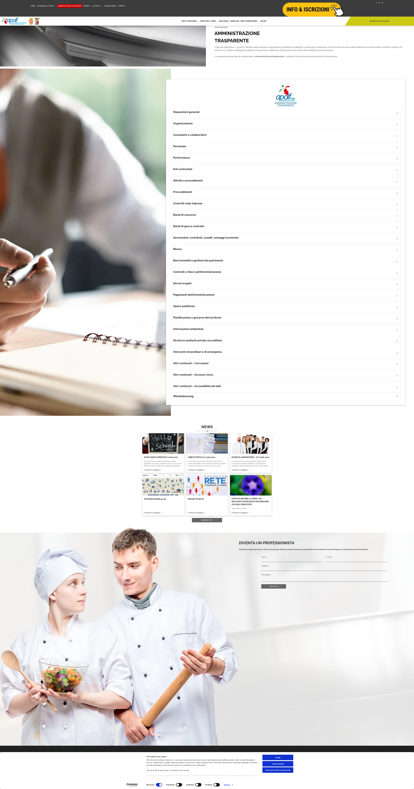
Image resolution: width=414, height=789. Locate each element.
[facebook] (377, 3)
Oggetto (265, 564)
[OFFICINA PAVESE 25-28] (163, 484)
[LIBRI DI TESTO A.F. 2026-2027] (207, 442)
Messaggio (266, 573)
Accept (278, 757)
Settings (227, 785)
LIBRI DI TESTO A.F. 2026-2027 (201, 456)
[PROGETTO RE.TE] (207, 484)
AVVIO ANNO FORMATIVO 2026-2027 (161, 456)
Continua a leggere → (153, 468)
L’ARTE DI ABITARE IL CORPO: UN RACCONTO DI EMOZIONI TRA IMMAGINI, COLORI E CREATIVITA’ (250, 500)
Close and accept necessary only (278, 770)
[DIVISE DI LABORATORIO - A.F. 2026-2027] (251, 442)
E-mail (329, 556)
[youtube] (382, 3)
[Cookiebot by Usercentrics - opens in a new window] (132, 784)
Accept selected (278, 764)
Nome (264, 556)
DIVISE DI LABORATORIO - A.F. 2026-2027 (250, 456)
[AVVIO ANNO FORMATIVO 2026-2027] (163, 442)
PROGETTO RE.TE (196, 498)
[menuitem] (33, 6)
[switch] (179, 784)
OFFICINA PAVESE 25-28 (155, 498)
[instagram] (379, 3)
